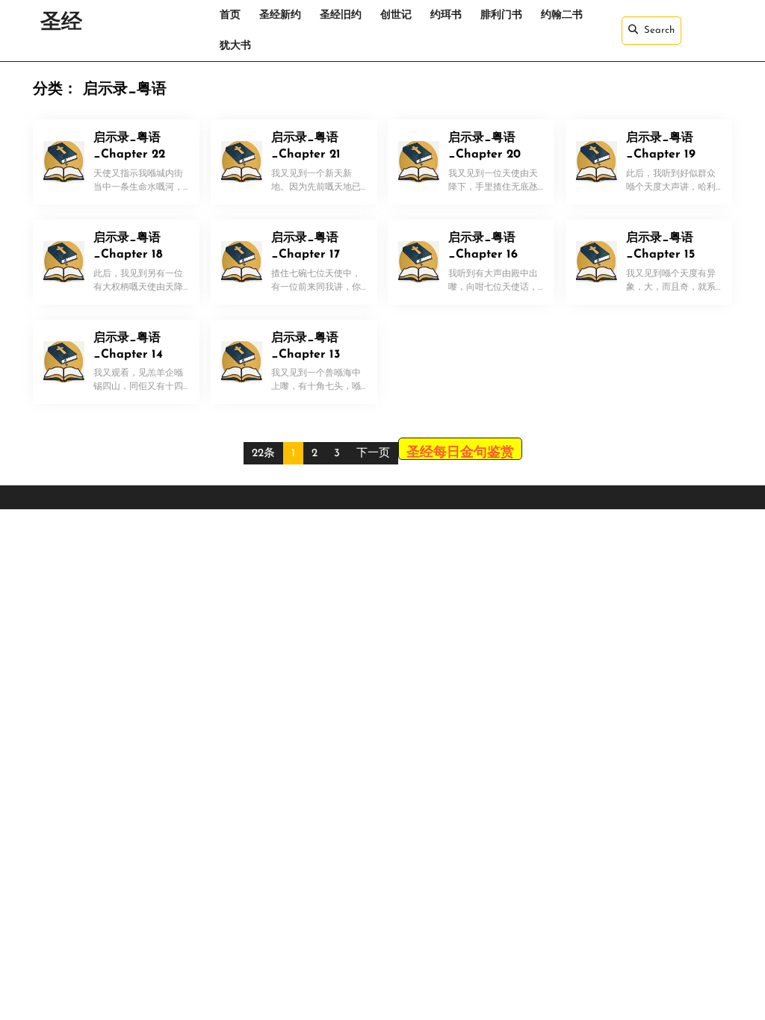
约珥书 (446, 15)
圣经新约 (280, 15)
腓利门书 (501, 15)
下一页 (373, 453)
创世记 (396, 15)
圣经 (61, 23)
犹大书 (235, 46)
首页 (230, 15)
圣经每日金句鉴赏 (460, 453)
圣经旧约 (341, 15)
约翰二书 (562, 15)
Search (659, 30)
